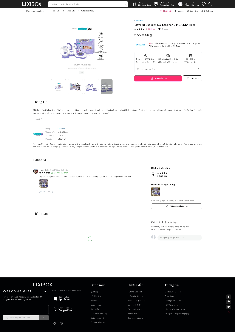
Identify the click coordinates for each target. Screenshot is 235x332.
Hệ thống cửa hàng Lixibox (175, 309)
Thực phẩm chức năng (99, 313)
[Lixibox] (31, 4)
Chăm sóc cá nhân (98, 318)
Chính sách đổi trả (134, 305)
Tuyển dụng (169, 296)
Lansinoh (138, 20)
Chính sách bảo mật (135, 309)
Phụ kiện (94, 300)
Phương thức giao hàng (137, 300)
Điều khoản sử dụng (135, 318)
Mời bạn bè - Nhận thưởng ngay (177, 313)
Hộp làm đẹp (96, 296)
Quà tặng (94, 292)
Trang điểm (95, 309)
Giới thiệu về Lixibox (173, 292)
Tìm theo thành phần (98, 322)
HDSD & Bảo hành (135, 292)
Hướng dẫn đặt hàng (135, 296)
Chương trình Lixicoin (173, 300)
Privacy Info (132, 313)
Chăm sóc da (96, 305)
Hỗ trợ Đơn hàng (171, 305)
